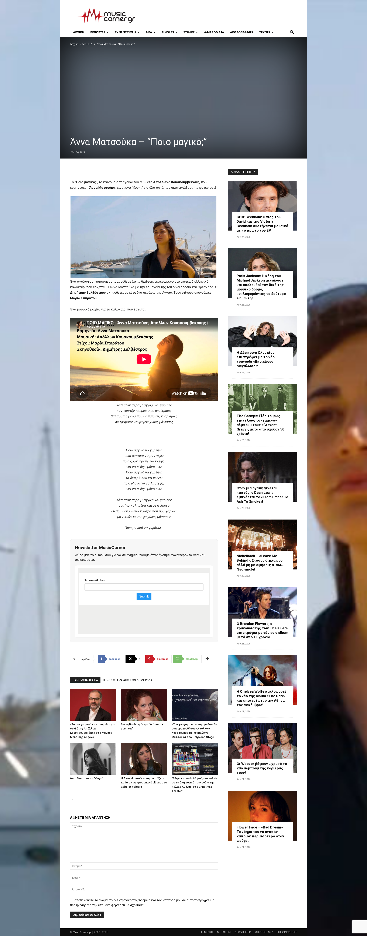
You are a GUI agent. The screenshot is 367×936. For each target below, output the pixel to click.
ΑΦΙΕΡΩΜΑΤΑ (214, 32)
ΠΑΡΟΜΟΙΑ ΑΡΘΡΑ (85, 680)
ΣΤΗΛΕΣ (189, 32)
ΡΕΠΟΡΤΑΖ (97, 32)
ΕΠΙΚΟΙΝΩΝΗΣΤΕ (287, 932)
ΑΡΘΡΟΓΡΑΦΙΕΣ (241, 32)
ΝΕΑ (149, 32)
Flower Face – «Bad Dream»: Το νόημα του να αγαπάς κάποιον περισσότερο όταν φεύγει (260, 834)
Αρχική (74, 44)
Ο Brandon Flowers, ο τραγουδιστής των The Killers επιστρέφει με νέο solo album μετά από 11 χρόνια (262, 630)
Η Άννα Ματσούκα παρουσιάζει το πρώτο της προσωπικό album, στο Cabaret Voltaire (144, 782)
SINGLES (168, 32)
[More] (207, 659)
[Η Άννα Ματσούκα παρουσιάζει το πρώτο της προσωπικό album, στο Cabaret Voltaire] (144, 759)
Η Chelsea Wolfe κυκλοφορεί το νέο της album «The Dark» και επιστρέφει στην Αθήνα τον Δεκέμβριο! (261, 698)
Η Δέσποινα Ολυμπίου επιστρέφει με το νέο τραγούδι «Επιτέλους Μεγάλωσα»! (256, 359)
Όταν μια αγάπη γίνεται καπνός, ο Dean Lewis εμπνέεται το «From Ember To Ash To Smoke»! (262, 495)
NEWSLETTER (243, 932)
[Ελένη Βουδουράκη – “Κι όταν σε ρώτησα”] (144, 705)
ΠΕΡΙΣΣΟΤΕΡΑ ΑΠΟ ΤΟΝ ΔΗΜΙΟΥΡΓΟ (128, 680)
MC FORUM (224, 932)
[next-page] (79, 799)
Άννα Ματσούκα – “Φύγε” (86, 778)
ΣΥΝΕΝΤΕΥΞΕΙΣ (125, 32)
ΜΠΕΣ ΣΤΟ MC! (264, 932)
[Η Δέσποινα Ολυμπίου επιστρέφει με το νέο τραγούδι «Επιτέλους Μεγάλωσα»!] (262, 341)
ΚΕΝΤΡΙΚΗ (207, 932)
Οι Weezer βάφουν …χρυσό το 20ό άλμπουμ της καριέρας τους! (262, 768)
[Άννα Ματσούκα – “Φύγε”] (93, 759)
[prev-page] (72, 799)
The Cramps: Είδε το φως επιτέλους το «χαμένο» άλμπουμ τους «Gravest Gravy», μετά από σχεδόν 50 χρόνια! (260, 425)
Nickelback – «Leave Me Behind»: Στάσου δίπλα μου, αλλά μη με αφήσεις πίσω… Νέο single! (260, 562)
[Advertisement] (219, 15)
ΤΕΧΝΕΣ (264, 32)
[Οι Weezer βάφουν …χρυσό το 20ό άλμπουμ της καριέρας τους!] (262, 748)
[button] (292, 33)
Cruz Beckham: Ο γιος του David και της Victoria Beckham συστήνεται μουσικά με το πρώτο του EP (262, 223)
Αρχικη (78, 32)
